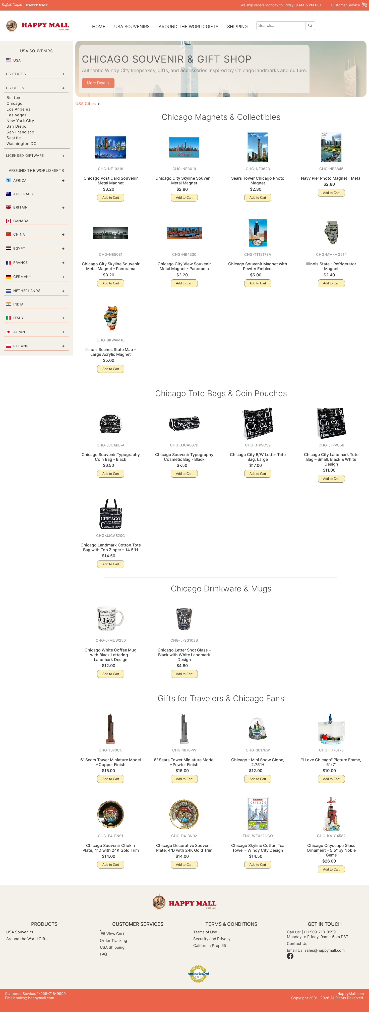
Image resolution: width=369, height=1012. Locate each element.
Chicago (15, 103)
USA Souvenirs (132, 26)
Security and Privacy (211, 938)
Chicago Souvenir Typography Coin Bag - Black (111, 457)
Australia (23, 194)
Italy (18, 318)
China (19, 234)
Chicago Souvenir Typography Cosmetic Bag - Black (184, 457)
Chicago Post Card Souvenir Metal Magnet (111, 180)
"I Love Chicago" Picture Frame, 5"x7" (331, 762)
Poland (21, 346)
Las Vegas (17, 115)
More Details (98, 83)
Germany (22, 277)
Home (98, 26)
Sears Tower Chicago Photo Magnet (257, 180)
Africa (20, 180)
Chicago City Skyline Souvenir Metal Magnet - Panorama (111, 266)
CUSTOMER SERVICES (137, 924)
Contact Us (297, 943)
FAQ (103, 954)
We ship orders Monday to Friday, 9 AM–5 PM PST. (281, 5)
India (18, 304)
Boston (13, 97)
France (20, 263)
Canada (21, 221)
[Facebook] (290, 957)
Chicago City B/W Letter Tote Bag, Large (258, 457)
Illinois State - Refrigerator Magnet (331, 266)
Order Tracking (113, 940)
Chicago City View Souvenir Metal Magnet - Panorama (184, 266)
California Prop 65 (209, 945)
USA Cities (85, 103)
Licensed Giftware (25, 156)
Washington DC (22, 143)
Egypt (19, 248)
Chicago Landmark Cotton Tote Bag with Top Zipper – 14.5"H (111, 547)
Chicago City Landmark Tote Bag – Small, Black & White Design (331, 459)
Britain (20, 207)
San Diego (17, 126)
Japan (19, 332)
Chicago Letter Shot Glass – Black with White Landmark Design (184, 654)
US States (16, 74)
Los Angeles (18, 109)
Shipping (237, 26)
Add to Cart (110, 197)
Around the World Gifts (188, 26)
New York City (20, 120)
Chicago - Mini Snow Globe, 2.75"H (257, 762)
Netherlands (26, 291)
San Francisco (20, 132)
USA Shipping (112, 947)
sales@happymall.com (324, 950)
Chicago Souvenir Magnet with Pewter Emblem (257, 266)
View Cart (115, 933)
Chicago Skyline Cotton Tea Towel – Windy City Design (257, 848)
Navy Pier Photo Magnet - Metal (331, 178)
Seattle (14, 137)
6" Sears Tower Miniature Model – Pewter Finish (184, 762)
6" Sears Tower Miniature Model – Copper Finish (110, 762)
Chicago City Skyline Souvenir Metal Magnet (184, 180)
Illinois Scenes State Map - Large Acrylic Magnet (110, 352)
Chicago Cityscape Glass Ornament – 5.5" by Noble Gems (331, 850)
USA (17, 60)
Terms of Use (205, 932)
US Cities (15, 88)
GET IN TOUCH (325, 924)
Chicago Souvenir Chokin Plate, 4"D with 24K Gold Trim (111, 848)
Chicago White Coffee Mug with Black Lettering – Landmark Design (111, 654)
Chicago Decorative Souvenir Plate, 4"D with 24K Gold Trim (184, 848)
